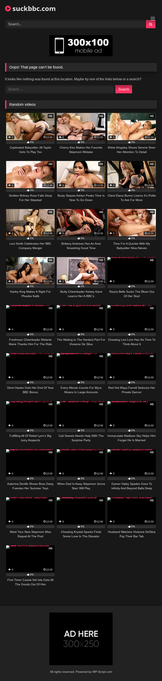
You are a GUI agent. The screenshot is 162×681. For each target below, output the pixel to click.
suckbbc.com (33, 8)
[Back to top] (149, 668)
